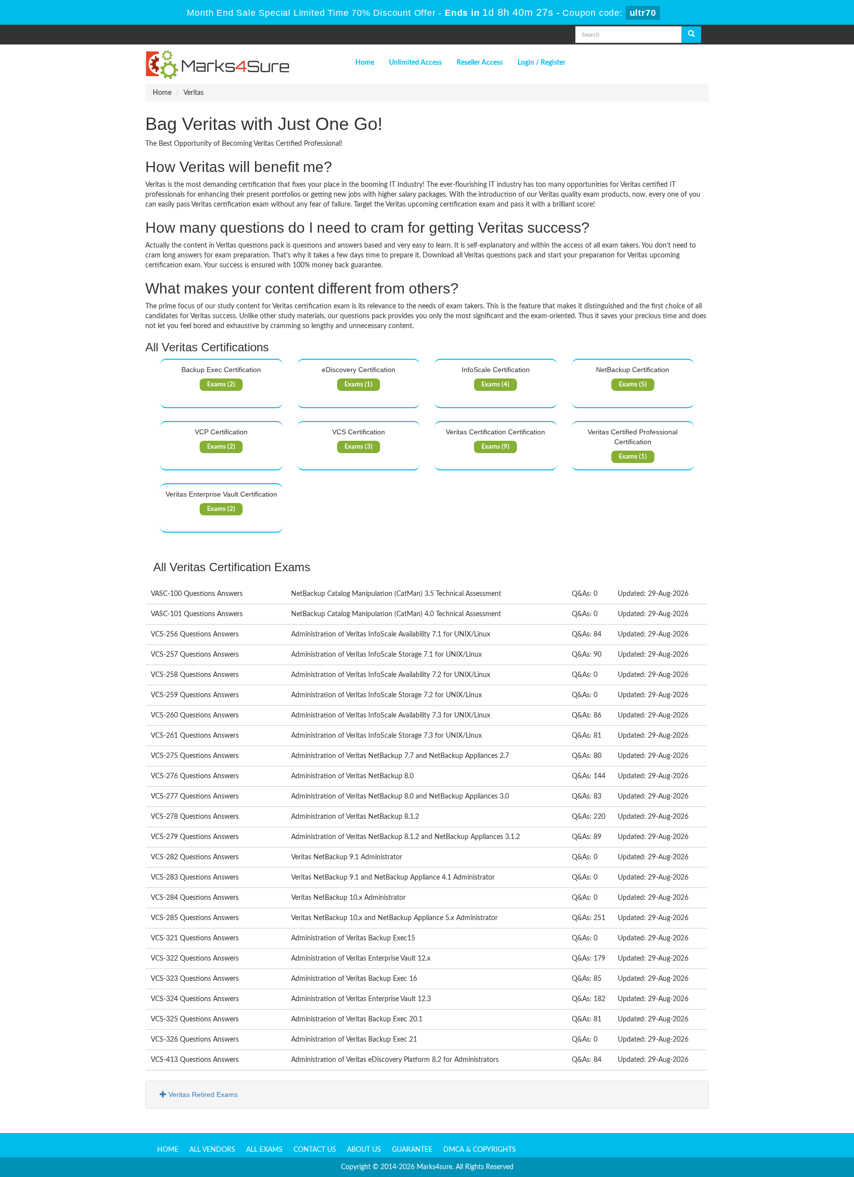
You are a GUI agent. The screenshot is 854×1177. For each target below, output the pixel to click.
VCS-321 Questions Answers (195, 938)
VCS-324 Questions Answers (195, 999)
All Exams (264, 1149)
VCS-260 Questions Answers (195, 715)
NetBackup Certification (632, 370)
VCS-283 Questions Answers (195, 877)
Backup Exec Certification (221, 370)
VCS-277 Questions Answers (195, 796)
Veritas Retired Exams (202, 1094)
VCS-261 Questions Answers (195, 735)
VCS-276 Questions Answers (195, 776)
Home (364, 62)
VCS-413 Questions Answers (195, 1059)
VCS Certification (358, 432)
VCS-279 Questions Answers (195, 837)
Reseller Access (480, 62)
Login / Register (541, 62)
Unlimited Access (415, 62)
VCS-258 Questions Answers (195, 675)
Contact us (315, 1149)
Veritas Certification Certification (495, 432)
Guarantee (412, 1149)
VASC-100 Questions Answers (197, 593)
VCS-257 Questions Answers (195, 654)
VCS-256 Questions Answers (195, 634)
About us (364, 1149)
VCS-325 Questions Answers (195, 1019)
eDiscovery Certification (358, 370)
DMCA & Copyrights (479, 1149)
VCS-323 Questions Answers (195, 978)
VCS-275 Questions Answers (195, 756)
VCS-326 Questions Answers (195, 1039)
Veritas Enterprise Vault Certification (221, 494)
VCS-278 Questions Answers (195, 816)
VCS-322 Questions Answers (195, 958)
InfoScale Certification (496, 370)
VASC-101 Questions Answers (197, 614)
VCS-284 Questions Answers (195, 897)
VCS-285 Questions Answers (195, 918)
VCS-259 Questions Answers (195, 695)
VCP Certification (221, 432)
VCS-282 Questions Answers (195, 857)
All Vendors (212, 1149)
